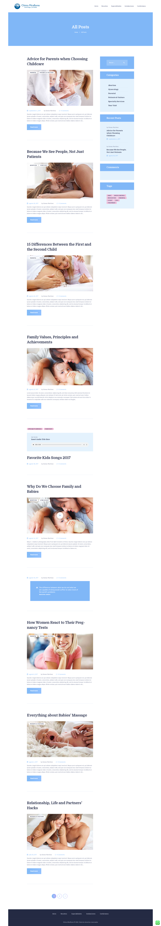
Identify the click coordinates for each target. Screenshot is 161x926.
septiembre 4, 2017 (35, 111)
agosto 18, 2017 (33, 464)
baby (109, 195)
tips (116, 200)
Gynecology (44, 500)
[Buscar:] (117, 62)
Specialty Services (35, 429)
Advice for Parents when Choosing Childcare (57, 61)
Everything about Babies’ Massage (57, 715)
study (110, 200)
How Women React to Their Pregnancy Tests (56, 625)
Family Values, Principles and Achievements (52, 339)
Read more (34, 127)
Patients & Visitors (47, 72)
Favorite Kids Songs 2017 (49, 458)
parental (122, 198)
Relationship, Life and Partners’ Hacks (54, 805)
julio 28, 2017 (33, 855)
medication (112, 198)
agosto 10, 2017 (33, 578)
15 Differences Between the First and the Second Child (59, 246)
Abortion (33, 165)
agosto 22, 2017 (33, 389)
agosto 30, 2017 (33, 203)
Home (76, 32)
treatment (111, 203)
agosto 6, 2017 (33, 674)
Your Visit (43, 165)
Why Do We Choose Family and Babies (54, 489)
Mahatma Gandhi (44, 594)
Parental (33, 72)
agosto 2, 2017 (33, 762)
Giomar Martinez (113, 127)
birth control (119, 195)
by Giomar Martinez (50, 111)
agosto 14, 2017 (33, 538)
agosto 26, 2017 (33, 296)
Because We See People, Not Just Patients (55, 154)
